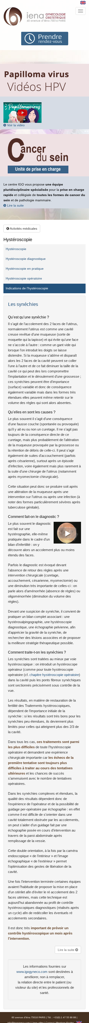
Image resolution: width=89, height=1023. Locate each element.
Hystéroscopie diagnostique (26, 259)
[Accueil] (34, 16)
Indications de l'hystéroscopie (27, 288)
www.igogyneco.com (31, 972)
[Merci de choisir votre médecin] (44, 38)
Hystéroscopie (16, 249)
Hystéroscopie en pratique (25, 268)
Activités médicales (23, 228)
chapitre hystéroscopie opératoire (54, 675)
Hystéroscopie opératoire (24, 278)
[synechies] (66, 532)
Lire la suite (15, 205)
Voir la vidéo (15, 125)
